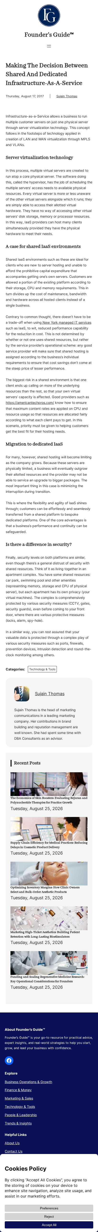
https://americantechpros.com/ (30, 403)
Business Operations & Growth (28, 1082)
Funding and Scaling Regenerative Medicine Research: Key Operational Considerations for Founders (47, 979)
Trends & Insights (18, 1123)
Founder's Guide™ (49, 35)
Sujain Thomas (66, 96)
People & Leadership (21, 1115)
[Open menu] (49, 46)
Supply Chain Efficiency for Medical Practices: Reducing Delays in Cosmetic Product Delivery (49, 845)
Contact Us (13, 1151)
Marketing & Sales (19, 1098)
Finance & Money (18, 1090)
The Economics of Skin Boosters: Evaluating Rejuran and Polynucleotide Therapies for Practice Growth (49, 800)
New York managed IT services (66, 322)
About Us (12, 1143)
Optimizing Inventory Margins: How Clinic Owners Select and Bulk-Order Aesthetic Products (44, 889)
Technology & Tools (42, 669)
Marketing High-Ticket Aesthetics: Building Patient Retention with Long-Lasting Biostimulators (45, 934)
